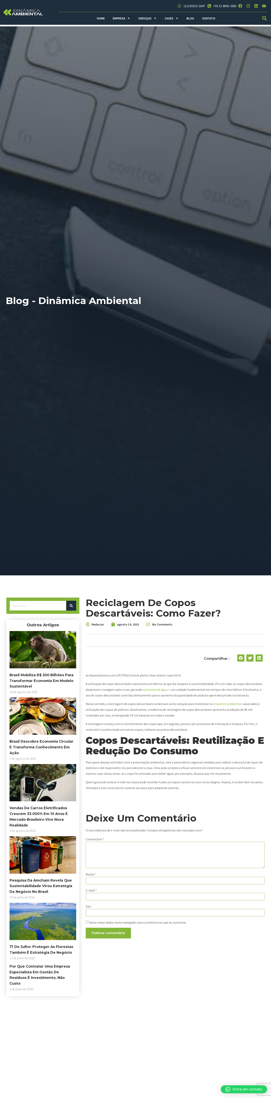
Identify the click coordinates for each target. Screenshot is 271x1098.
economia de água (155, 690)
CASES (169, 18)
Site (88, 906)
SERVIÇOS (145, 18)
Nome (91, 874)
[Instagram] (248, 6)
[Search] (71, 606)
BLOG (190, 18)
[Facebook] (240, 6)
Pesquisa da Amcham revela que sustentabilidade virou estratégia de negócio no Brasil (41, 886)
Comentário (95, 839)
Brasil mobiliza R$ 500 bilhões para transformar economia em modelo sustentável (41, 681)
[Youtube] (264, 6)
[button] (264, 18)
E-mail (91, 890)
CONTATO (208, 18)
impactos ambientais (227, 704)
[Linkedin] (256, 6)
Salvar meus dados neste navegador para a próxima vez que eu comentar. (137, 922)
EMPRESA (119, 18)
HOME (101, 18)
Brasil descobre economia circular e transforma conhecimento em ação (41, 747)
